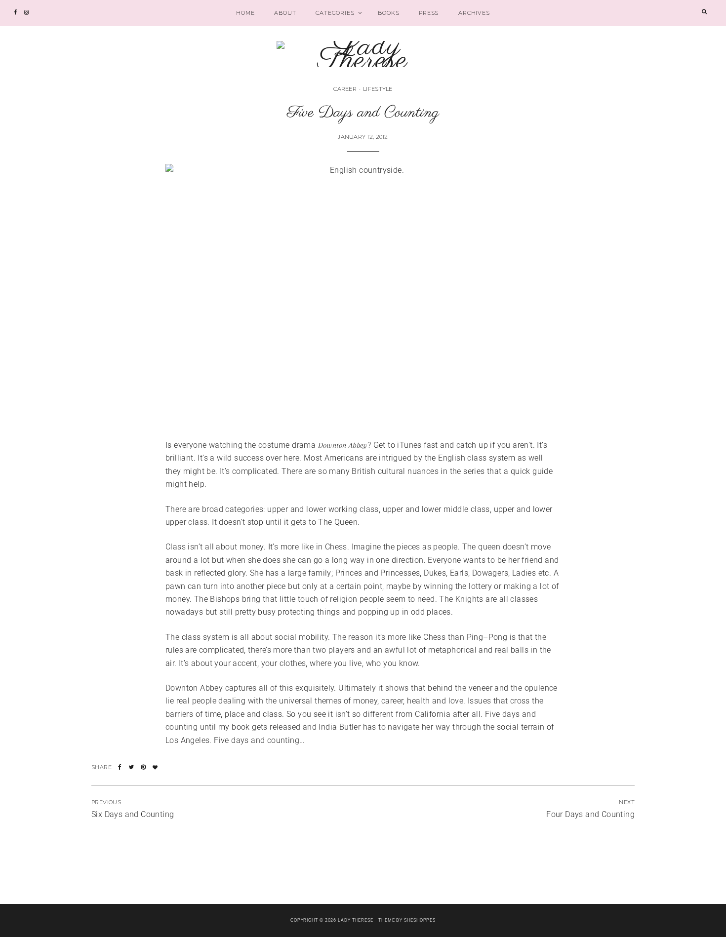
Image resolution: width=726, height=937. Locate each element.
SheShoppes (420, 920)
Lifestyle (377, 88)
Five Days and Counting (363, 112)
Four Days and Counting (590, 814)
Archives (474, 12)
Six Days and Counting (132, 814)
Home (245, 12)
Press (429, 12)
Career (345, 88)
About (285, 12)
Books (388, 12)
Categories (335, 12)
